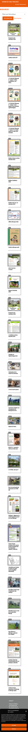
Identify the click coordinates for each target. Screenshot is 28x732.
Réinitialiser (17, 18)
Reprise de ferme (12, 426)
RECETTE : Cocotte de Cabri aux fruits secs (13, 448)
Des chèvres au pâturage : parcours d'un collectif (12, 633)
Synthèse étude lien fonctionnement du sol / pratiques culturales (14, 661)
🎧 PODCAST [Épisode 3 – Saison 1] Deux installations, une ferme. (13, 80)
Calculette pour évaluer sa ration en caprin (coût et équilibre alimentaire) (13, 569)
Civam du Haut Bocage (10, 2)
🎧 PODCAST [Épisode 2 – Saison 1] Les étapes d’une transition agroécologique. (13, 105)
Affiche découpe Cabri (13, 221)
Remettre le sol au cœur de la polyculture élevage (13, 612)
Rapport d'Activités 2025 (12, 291)
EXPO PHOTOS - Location (12, 268)
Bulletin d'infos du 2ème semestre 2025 (14, 158)
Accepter (14, 725)
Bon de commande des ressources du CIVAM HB (13, 489)
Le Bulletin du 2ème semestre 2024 (13, 335)
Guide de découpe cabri (13, 247)
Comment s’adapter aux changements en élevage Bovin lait (13, 409)
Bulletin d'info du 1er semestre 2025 (13, 203)
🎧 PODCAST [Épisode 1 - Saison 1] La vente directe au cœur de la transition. (13, 130)
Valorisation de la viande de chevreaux (13, 372)
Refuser (14, 729)
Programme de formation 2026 (12, 38)
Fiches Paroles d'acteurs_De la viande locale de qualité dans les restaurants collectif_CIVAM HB (13, 546)
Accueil (17, 4)
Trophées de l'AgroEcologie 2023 (13, 355)
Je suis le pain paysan (13, 389)
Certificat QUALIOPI (12, 57)
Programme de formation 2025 (12, 313)
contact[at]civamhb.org (14, 708)
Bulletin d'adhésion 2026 (12, 181)
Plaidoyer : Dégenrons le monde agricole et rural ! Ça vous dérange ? (14, 517)
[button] (26, 711)
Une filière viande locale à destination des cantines (13, 591)
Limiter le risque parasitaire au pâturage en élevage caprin (13, 689)
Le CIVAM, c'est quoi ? (13, 469)
